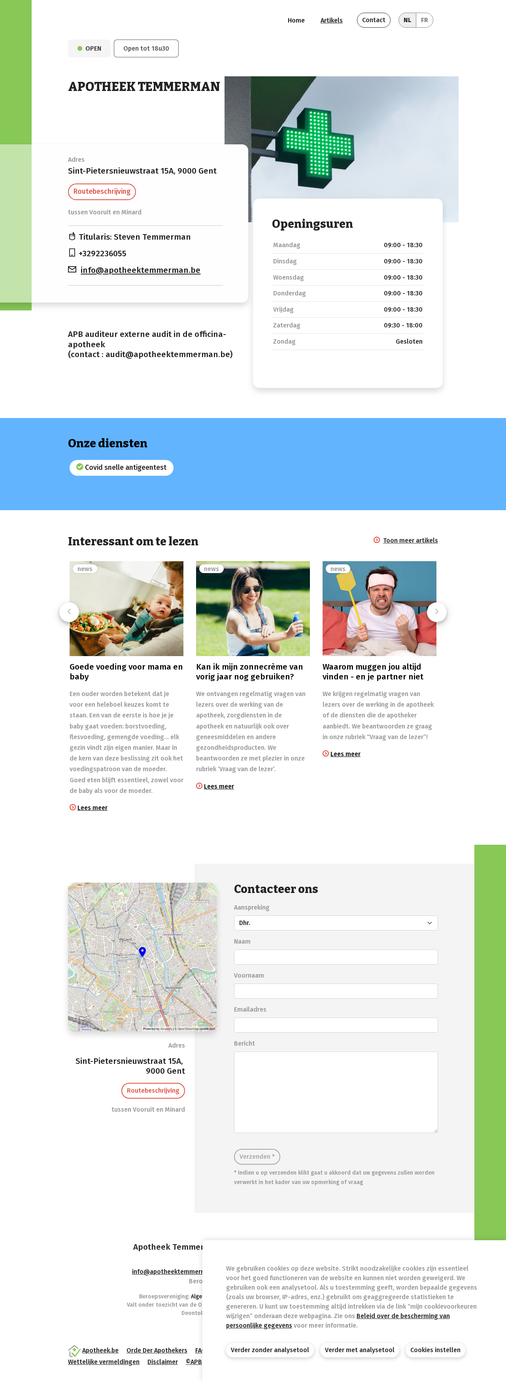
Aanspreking (252, 907)
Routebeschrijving (102, 191)
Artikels (332, 20)
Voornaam (249, 975)
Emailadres (250, 1009)
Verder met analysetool (360, 1350)
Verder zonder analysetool (270, 1350)
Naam (242, 941)
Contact (373, 20)
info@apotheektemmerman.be (140, 270)
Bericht (244, 1043)
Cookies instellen (435, 1350)
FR (424, 20)
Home (296, 20)
